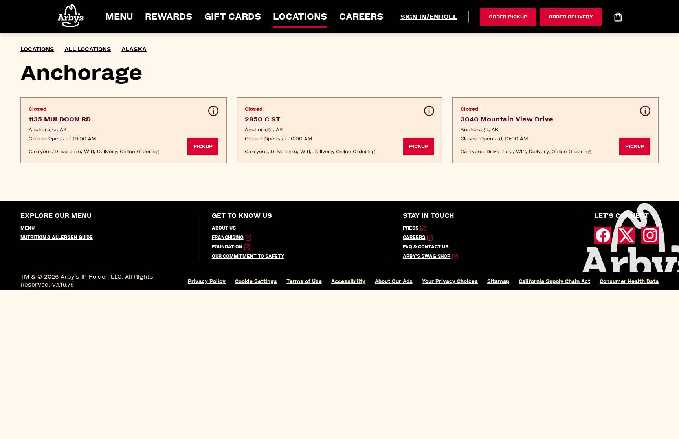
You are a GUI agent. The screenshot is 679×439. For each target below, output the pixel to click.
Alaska (134, 49)
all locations (87, 49)
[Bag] (617, 17)
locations (37, 49)
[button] (71, 15)
